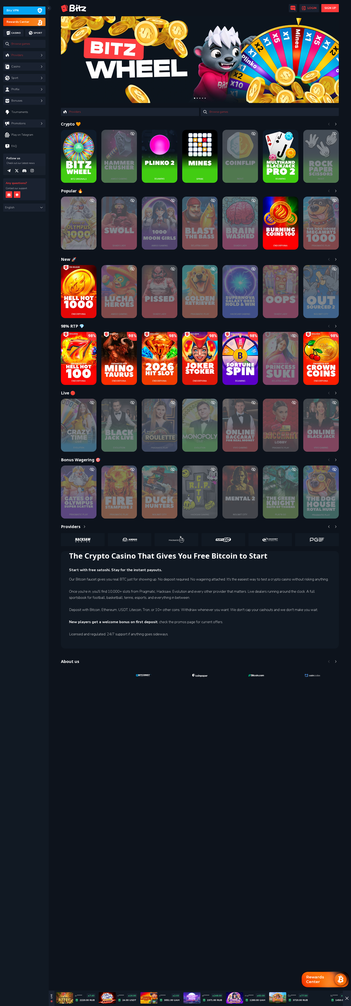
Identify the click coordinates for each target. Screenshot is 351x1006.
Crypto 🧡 (71, 124)
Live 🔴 (68, 393)
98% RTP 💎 (72, 326)
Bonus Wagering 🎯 (81, 459)
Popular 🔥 (72, 191)
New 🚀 (68, 259)
